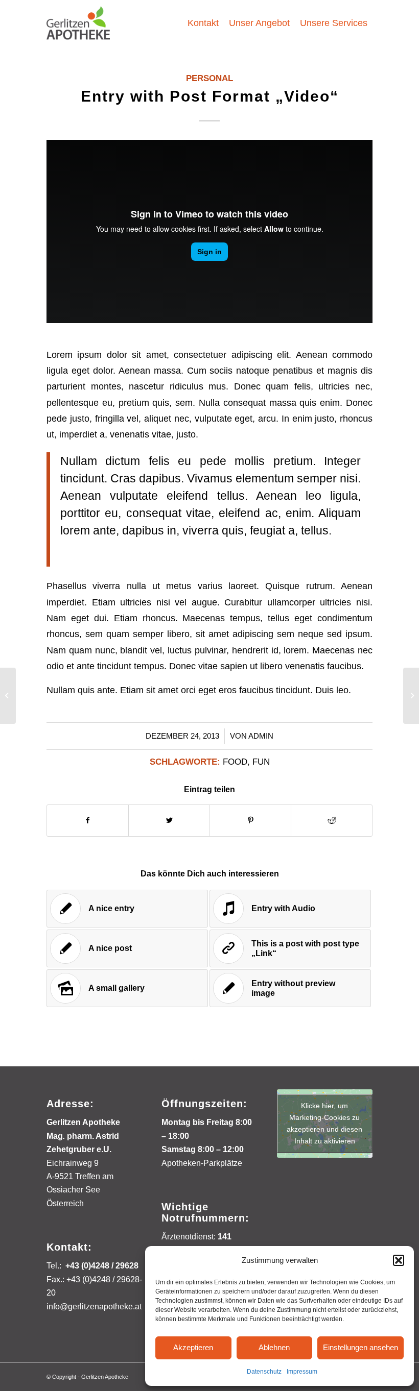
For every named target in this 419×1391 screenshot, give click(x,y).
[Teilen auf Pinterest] (250, 820)
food (235, 762)
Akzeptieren (193, 1347)
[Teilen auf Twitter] (169, 820)
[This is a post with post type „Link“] (8, 696)
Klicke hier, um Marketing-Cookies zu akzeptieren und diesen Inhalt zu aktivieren (324, 1123)
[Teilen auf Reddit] (331, 820)
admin (260, 736)
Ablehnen (274, 1347)
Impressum (302, 1371)
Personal (209, 78)
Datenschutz (264, 1371)
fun (261, 762)
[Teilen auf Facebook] (87, 820)
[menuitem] (203, 23)
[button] (398, 1260)
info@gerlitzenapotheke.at (94, 1306)
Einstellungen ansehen (360, 1347)
